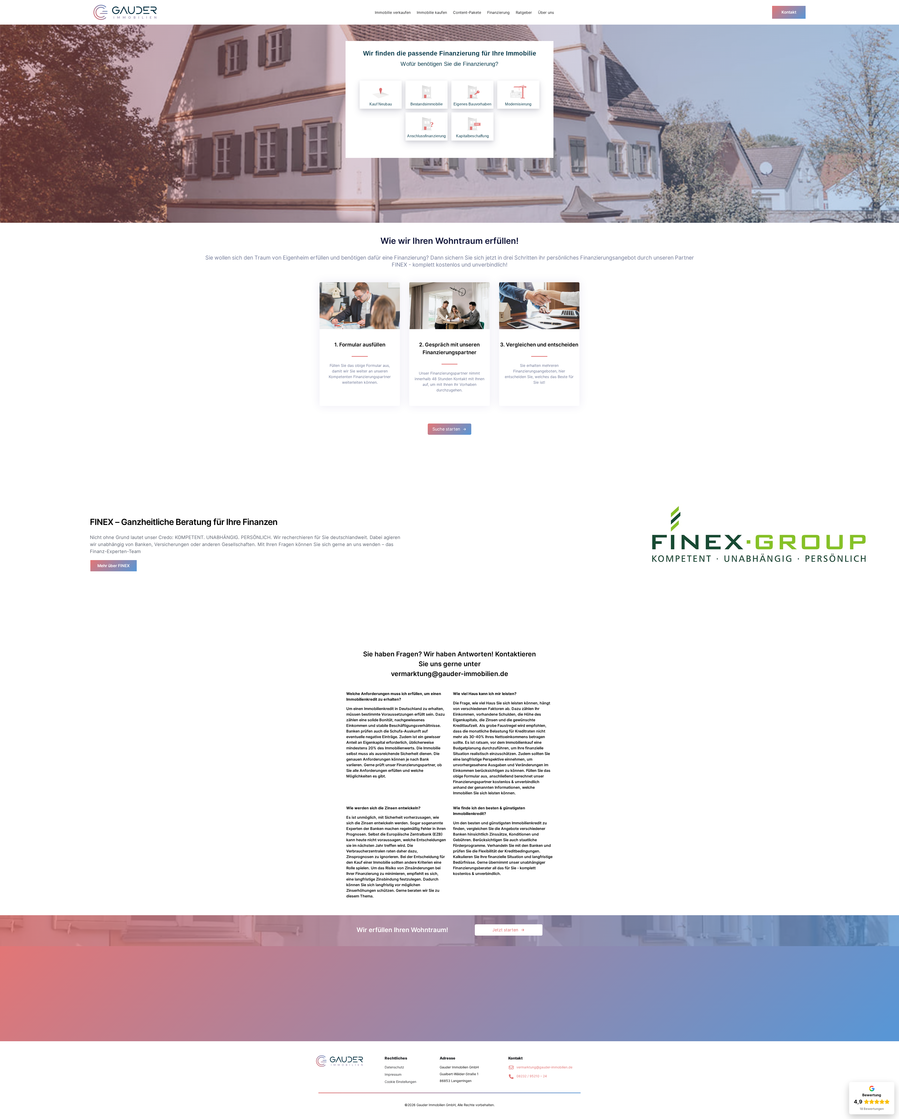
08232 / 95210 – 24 (531, 1076)
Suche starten (446, 429)
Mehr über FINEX (113, 565)
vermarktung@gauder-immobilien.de (544, 1067)
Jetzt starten (505, 929)
